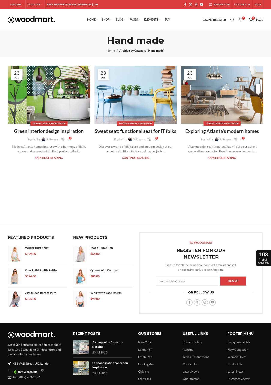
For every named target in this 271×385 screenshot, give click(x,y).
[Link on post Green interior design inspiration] (49, 95)
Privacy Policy (192, 342)
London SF (145, 349)
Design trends (41, 123)
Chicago (143, 371)
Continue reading (49, 157)
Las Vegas (144, 378)
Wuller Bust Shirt (36, 248)
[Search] (232, 19)
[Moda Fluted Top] (80, 254)
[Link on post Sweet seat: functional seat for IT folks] (135, 95)
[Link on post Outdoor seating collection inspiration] (81, 368)
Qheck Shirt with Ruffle (41, 270)
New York (144, 342)
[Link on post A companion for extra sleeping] (81, 347)
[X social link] (190, 5)
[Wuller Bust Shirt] (15, 254)
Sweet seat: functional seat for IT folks (135, 131)
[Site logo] (31, 19)
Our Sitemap (191, 378)
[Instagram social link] (196, 5)
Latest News (191, 371)
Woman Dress (237, 357)
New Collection (238, 349)
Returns (188, 349)
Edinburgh (145, 357)
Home (111, 50)
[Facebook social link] (185, 5)
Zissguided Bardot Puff (40, 293)
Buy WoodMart (27, 371)
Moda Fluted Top (101, 248)
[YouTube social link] (202, 5)
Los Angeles (146, 364)
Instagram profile (239, 342)
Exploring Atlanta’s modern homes (222, 131)
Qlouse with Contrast (104, 270)
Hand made (58, 123)
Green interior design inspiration (49, 131)
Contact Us (190, 364)
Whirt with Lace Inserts (105, 293)
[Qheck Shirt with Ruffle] (15, 276)
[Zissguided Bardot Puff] (15, 299)
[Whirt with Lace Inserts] (80, 299)
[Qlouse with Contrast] (80, 276)
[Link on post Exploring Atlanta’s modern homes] (222, 95)
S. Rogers (52, 139)
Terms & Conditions (196, 357)
